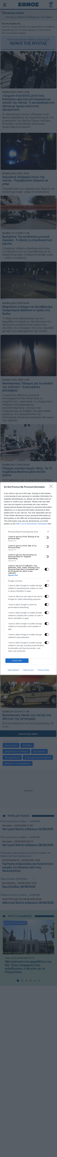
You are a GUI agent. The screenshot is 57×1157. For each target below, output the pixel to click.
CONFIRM (17, 661)
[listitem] (28, 531)
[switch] (47, 537)
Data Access (28, 670)
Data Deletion (13, 670)
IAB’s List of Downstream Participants (31, 524)
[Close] (51, 487)
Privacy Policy (43, 670)
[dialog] (28, 578)
